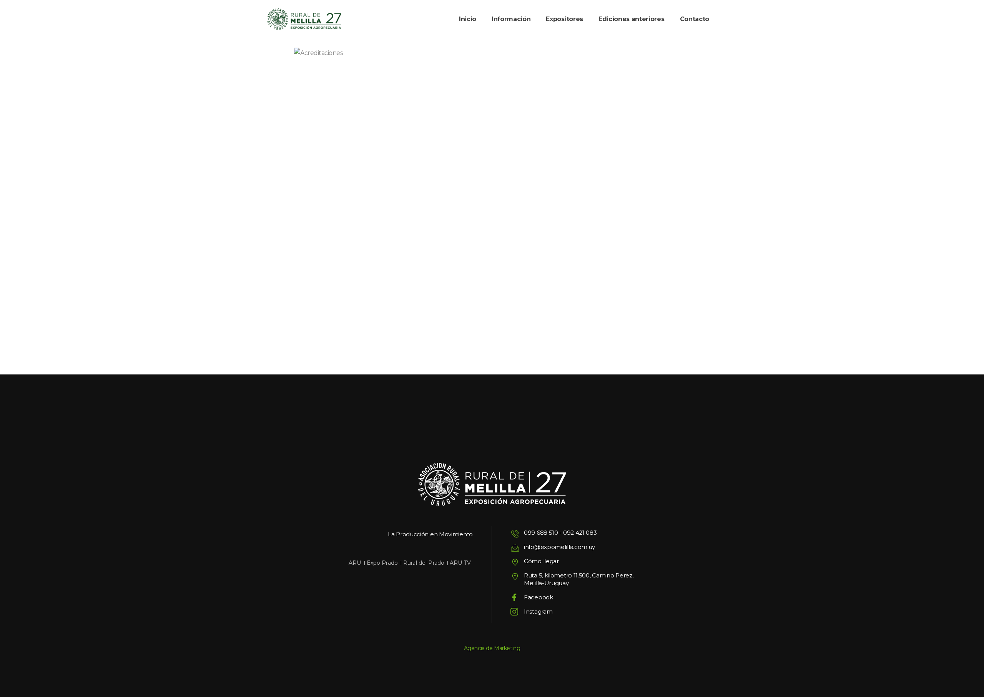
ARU (355, 562)
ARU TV (460, 562)
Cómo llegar (541, 561)
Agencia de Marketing (492, 648)
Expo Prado (382, 562)
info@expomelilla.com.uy (559, 547)
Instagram (538, 611)
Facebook (538, 597)
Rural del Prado (423, 562)
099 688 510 (541, 532)
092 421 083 (580, 532)
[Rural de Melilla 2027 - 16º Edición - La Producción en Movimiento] (304, 19)
